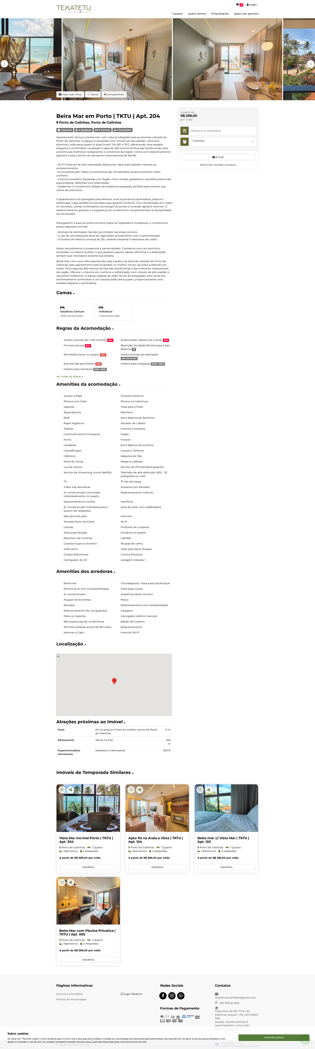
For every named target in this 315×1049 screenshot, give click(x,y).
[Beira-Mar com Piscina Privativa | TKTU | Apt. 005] (88, 901)
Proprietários (220, 13)
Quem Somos (197, 13)
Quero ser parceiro (246, 13)
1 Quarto (177, 13)
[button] (310, 63)
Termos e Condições (69, 994)
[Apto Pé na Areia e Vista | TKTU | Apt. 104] (157, 808)
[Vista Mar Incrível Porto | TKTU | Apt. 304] (88, 808)
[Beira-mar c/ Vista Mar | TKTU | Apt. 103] (226, 808)
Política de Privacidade (71, 999)
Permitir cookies (274, 1037)
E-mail (219, 157)
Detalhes (88, 867)
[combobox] (223, 142)
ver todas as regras (69, 376)
